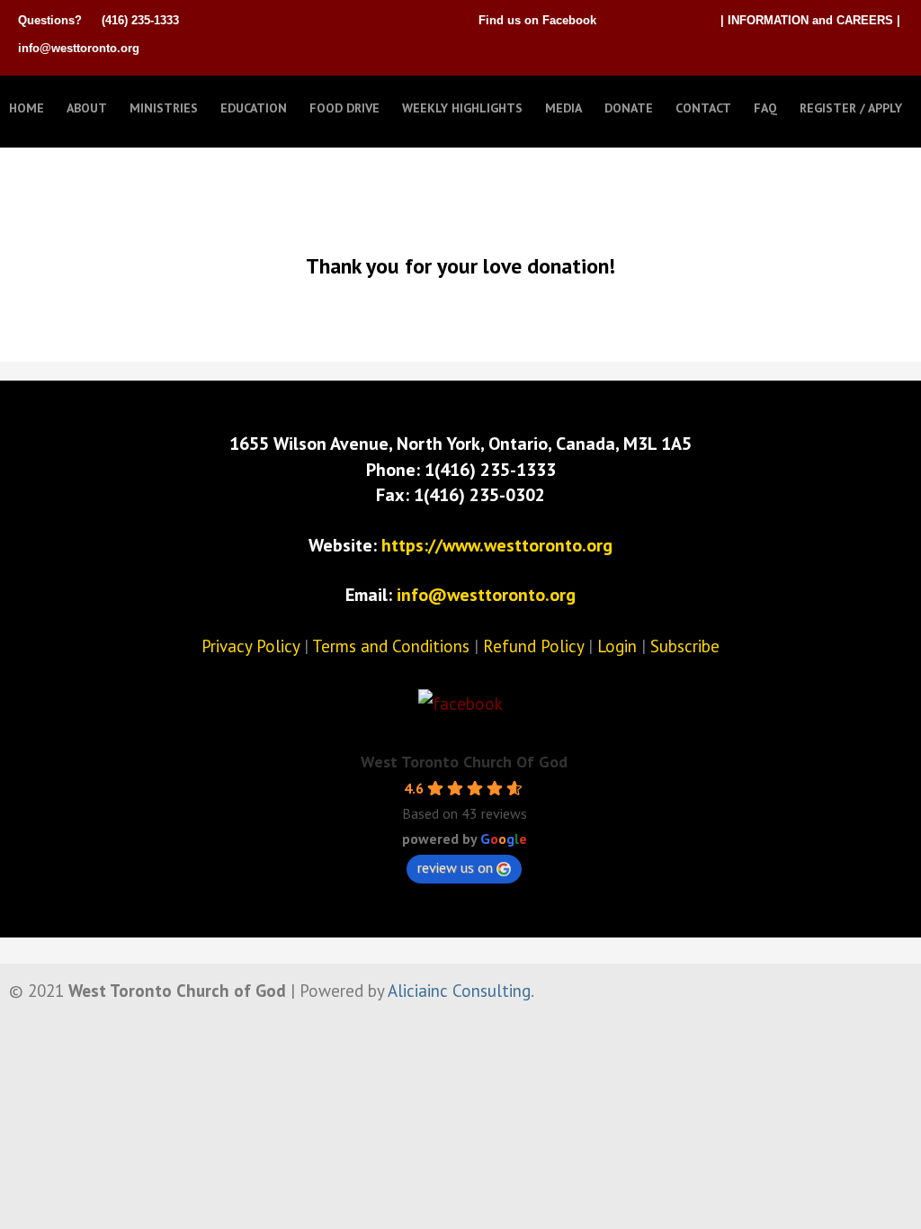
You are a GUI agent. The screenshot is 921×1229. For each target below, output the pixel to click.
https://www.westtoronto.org (497, 545)
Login (617, 646)
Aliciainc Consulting (459, 990)
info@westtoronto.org (78, 48)
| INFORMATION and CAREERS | (810, 20)
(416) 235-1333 (140, 20)
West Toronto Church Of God (464, 761)
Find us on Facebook (537, 20)
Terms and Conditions (390, 646)
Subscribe (685, 646)
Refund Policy (533, 646)
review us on (455, 867)
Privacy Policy (250, 646)
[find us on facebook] (460, 703)
